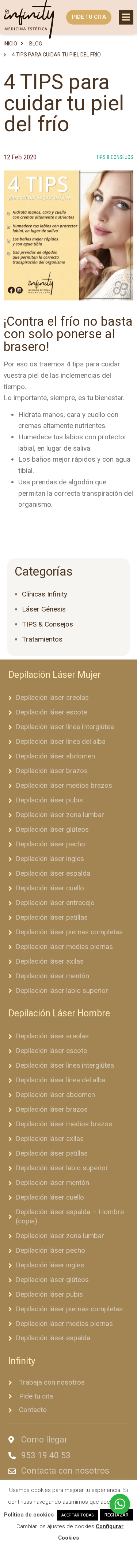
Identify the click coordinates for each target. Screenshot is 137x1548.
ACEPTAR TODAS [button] (77, 1515)
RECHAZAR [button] (116, 1515)
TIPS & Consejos (114, 157)
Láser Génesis (44, 609)
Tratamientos (42, 639)
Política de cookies (29, 1514)
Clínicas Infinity (44, 594)
